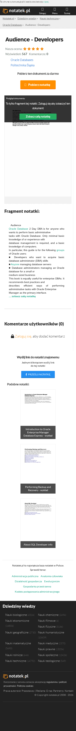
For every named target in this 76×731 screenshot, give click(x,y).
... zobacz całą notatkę (22, 296)
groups (60, 250)
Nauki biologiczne (16, 614)
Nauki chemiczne (48, 614)
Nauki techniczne (15, 660)
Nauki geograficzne (16, 632)
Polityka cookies (25, 686)
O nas (49, 690)
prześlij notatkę (39, 374)
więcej (46, 2)
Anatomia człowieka (52, 576)
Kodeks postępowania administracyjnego (37, 591)
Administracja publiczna (25, 576)
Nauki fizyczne (46, 626)
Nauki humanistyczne (51, 632)
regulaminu (52, 682)
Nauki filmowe (46, 620)
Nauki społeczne (48, 655)
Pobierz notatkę (39, 84)
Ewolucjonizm (52, 581)
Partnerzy (58, 690)
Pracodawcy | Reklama (33, 690)
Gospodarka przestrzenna (37, 586)
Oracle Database (18, 228)
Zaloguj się (23, 336)
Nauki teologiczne (49, 660)
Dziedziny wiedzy (19, 606)
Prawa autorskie (12, 690)
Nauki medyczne (48, 643)
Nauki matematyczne (18, 643)
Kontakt (69, 690)
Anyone (15, 264)
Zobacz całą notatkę (38, 116)
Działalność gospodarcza (28, 581)
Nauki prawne (46, 649)
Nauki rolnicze (14, 655)
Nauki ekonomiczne (17, 620)
